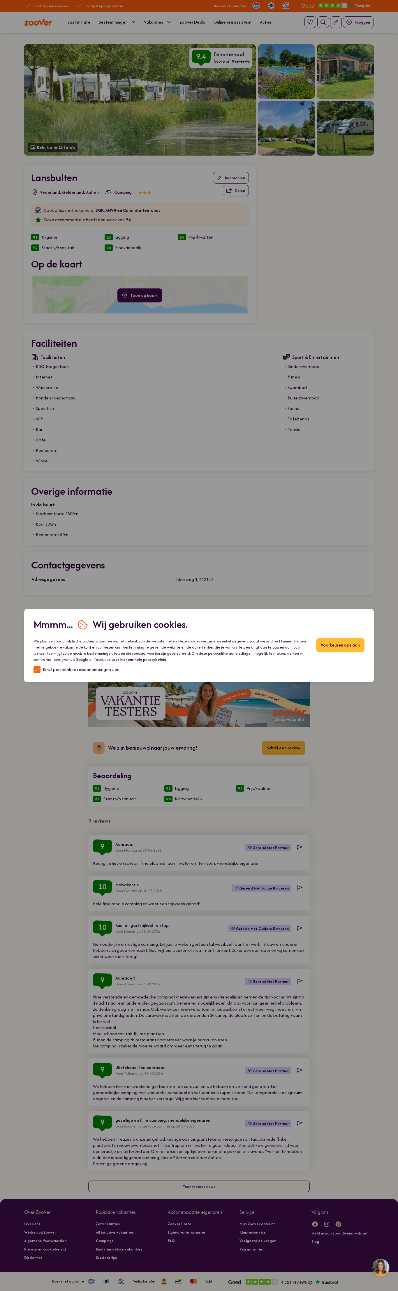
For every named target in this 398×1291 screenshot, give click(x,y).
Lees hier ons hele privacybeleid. (139, 659)
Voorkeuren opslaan (340, 645)
